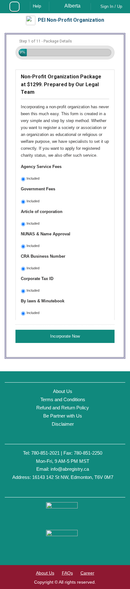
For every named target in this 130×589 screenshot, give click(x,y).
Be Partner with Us (62, 415)
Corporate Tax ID (37, 278)
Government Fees (38, 189)
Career (87, 572)
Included (33, 178)
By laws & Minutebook (42, 301)
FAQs (67, 572)
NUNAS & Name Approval (45, 234)
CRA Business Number (43, 256)
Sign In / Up (111, 6)
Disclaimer (63, 424)
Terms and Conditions (62, 399)
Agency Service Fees (41, 166)
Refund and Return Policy (62, 407)
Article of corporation (41, 211)
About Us (62, 391)
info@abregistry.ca (69, 469)
